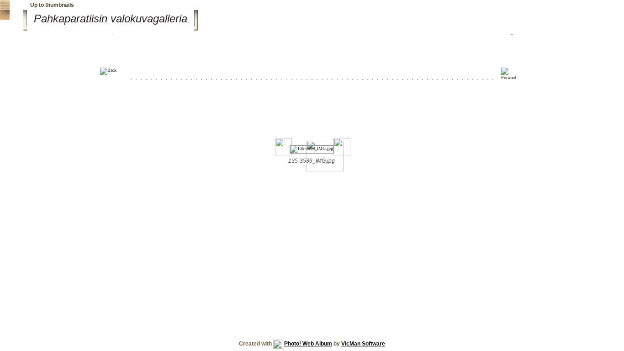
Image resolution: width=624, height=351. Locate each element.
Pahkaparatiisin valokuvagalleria (110, 18)
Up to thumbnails (52, 5)
